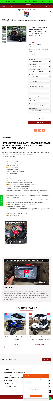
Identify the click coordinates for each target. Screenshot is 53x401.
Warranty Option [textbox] (33, 108)
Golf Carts (10, 19)
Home (3, 19)
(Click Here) (28, 4)
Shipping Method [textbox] (33, 103)
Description (7, 137)
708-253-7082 (37, 49)
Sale (49, 314)
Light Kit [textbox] (31, 74)
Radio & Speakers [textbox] (33, 84)
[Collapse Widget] (46, 376)
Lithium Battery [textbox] (32, 79)
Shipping (30, 46)
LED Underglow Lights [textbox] (34, 69)
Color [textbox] (30, 98)
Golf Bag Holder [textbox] (33, 64)
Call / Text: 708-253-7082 (28, 9)
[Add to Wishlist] (6, 314)
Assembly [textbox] (31, 93)
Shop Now (15, 347)
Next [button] (49, 330)
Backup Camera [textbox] (32, 59)
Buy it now (40, 122)
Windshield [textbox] (31, 88)
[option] (4, 28)
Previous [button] (4, 330)
